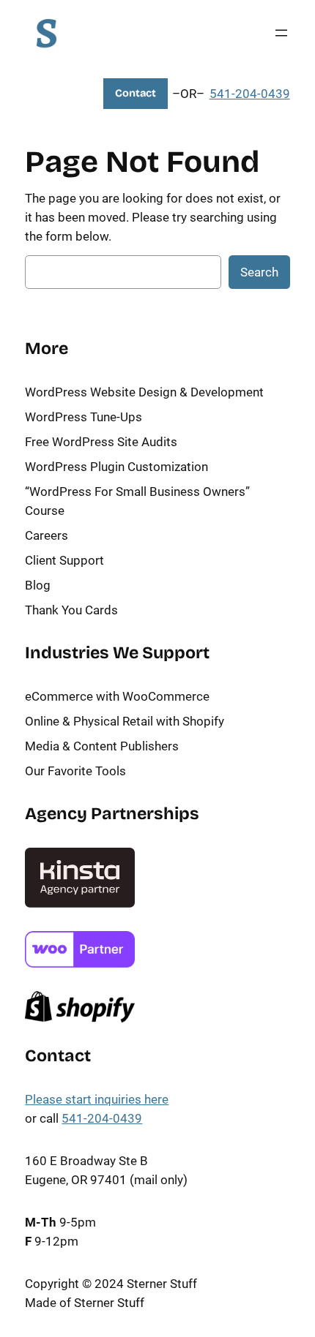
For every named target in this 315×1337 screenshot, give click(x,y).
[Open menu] (281, 33)
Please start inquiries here (96, 1099)
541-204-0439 (250, 93)
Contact (135, 93)
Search (259, 272)
